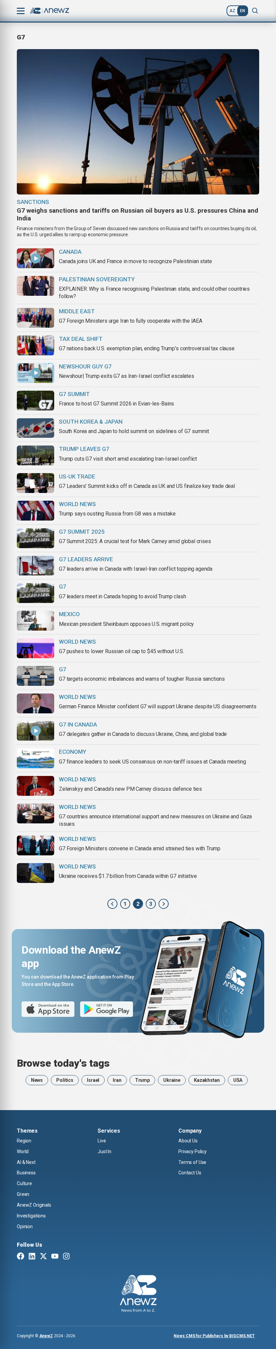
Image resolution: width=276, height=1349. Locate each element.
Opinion (25, 1226)
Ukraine (171, 1080)
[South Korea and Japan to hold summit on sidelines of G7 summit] (35, 428)
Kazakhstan (207, 1080)
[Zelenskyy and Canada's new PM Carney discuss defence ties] (35, 786)
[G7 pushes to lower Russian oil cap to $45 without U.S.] (35, 648)
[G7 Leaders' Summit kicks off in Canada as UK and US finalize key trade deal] (35, 483)
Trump (142, 1080)
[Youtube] (55, 1256)
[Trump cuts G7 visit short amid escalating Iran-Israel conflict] (35, 455)
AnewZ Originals (34, 1205)
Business (26, 1172)
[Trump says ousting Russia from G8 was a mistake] (35, 511)
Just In (104, 1151)
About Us (188, 1140)
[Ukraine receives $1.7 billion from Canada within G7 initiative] (35, 873)
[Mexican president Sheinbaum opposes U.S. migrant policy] (35, 621)
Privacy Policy (192, 1151)
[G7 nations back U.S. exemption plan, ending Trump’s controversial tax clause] (35, 345)
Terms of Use (192, 1162)
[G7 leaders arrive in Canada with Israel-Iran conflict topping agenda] (35, 566)
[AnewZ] (138, 1294)
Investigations (31, 1215)
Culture (24, 1183)
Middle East (77, 311)
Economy (72, 751)
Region (24, 1140)
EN (242, 10)
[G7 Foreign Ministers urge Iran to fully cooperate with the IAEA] (35, 318)
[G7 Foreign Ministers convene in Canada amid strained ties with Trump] (35, 845)
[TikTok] (77, 1256)
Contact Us (189, 1172)
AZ (232, 10)
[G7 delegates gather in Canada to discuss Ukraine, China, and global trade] (35, 731)
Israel (93, 1080)
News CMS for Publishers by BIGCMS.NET (214, 1336)
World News (77, 641)
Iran (117, 1080)
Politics (64, 1080)
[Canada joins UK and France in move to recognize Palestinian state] (35, 258)
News (37, 1080)
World (23, 1151)
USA (238, 1080)
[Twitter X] (43, 1256)
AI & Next (26, 1162)
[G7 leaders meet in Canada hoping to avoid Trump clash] (35, 593)
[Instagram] (66, 1256)
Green (23, 1194)
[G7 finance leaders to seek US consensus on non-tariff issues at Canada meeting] (35, 758)
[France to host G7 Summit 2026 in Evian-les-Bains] (35, 401)
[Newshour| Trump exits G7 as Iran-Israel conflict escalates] (35, 373)
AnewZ (46, 1336)
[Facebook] (20, 1256)
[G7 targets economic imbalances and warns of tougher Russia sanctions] (35, 676)
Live (102, 1140)
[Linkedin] (32, 1256)
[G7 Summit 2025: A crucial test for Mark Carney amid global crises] (35, 538)
